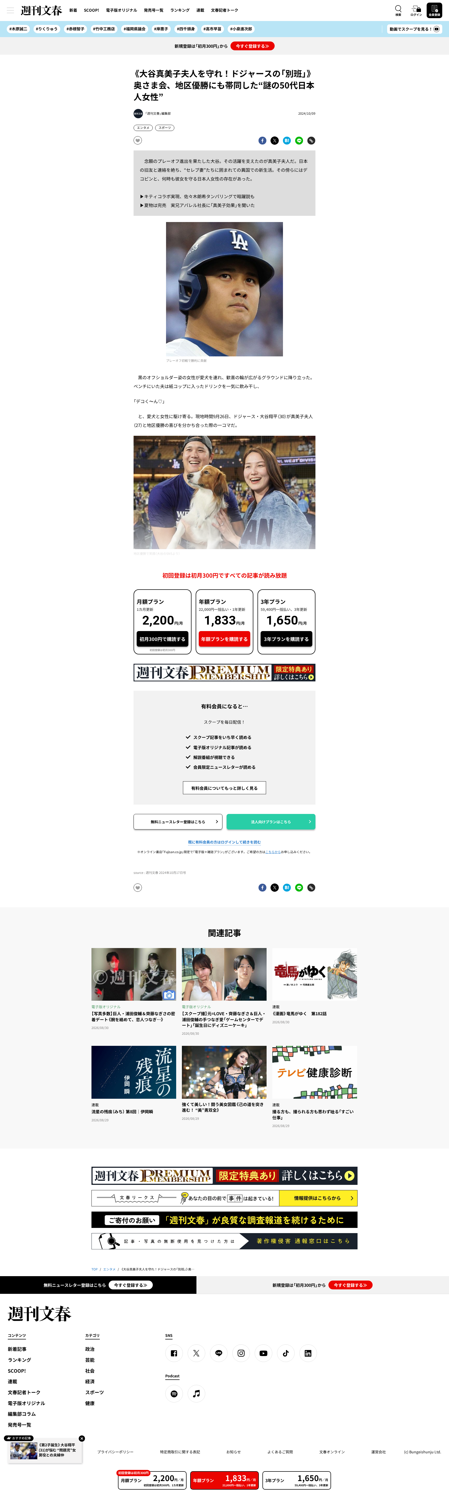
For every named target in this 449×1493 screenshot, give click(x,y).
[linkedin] (308, 1353)
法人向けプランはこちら (271, 821)
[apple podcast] (196, 1393)
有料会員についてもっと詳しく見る (224, 788)
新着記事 (17, 1348)
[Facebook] (174, 1353)
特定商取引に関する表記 (180, 1452)
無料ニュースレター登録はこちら (178, 821)
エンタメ (143, 127)
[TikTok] (286, 1353)
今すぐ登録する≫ (252, 46)
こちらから (273, 851)
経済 (90, 1381)
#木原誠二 (18, 29)
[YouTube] (263, 1353)
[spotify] (174, 1393)
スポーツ (165, 127)
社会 (90, 1370)
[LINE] (219, 1353)
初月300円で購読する (163, 638)
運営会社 (378, 1452)
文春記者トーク (224, 10)
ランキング (180, 10)
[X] (196, 1353)
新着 (73, 10)
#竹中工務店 (104, 29)
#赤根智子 (75, 29)
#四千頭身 (186, 29)
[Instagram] (241, 1353)
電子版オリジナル (121, 10)
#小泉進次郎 (241, 29)
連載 (200, 10)
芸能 (90, 1359)
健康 (90, 1403)
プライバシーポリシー (115, 1452)
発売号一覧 (153, 10)
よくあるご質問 (280, 1452)
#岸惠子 (161, 29)
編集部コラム (22, 1413)
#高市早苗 (212, 29)
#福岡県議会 (135, 29)
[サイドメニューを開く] (10, 10)
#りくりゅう (47, 29)
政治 (90, 1348)
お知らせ (233, 1452)
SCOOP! (91, 10)
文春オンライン (332, 1452)
